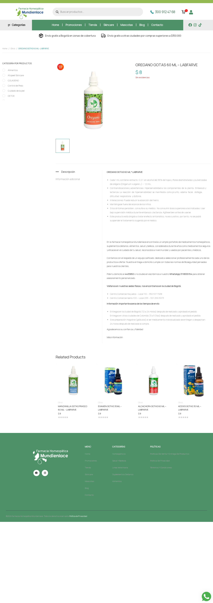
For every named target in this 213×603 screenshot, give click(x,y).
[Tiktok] (200, 25)
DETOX (11, 95)
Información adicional (68, 179)
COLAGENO (13, 80)
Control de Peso (15, 85)
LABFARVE (154, 88)
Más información (115, 337)
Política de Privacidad (78, 516)
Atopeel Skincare (16, 75)
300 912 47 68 (165, 12)
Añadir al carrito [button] (73, 406)
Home (4, 48)
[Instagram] (195, 25)
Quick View (73, 372)
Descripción (68, 171)
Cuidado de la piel (16, 90)
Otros (13, 48)
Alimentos (13, 70)
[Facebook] (190, 25)
